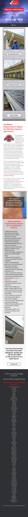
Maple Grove (14, 448)
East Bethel (14, 420)
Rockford (14, 474)
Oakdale (14, 462)
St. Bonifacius (14, 485)
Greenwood (14, 434)
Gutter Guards (14, 115)
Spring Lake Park (14, 483)
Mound (14, 456)
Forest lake (14, 429)
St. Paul (14, 493)
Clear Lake (14, 405)
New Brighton (14, 458)
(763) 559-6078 (14, 19)
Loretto (14, 445)
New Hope (14, 460)
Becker (14, 393)
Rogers (14, 476)
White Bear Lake (14, 500)
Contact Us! (14, 364)
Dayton (14, 414)
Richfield (14, 472)
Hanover (14, 437)
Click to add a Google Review (14, 379)
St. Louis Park (14, 491)
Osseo (14, 466)
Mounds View (14, 457)
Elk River (14, 424)
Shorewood (14, 481)
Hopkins (14, 441)
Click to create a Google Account (14, 375)
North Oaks (14, 461)
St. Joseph (14, 489)
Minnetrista (14, 453)
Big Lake (14, 394)
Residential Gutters (14, 54)
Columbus (14, 409)
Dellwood (14, 418)
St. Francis (14, 488)
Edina (14, 422)
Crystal (14, 413)
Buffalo (14, 401)
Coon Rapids (14, 410)
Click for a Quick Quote (14, 9)
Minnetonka (14, 452)
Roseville (14, 477)
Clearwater (14, 406)
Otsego (14, 468)
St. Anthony (14, 484)
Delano (14, 417)
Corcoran (14, 412)
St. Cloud (14, 486)
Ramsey (14, 471)
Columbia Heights (14, 408)
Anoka (14, 392)
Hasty (14, 440)
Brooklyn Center (14, 398)
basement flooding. (9, 175)
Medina (14, 449)
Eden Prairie (14, 421)
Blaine (14, 396)
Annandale (14, 390)
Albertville (14, 388)
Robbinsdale (14, 473)
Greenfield (14, 433)
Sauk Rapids (14, 479)
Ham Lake (14, 436)
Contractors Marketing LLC (19, 505)
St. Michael (14, 492)
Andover (14, 389)
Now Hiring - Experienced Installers (14, 383)
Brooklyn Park (14, 400)
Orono (14, 465)
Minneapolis (14, 450)
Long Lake (14, 444)
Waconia (14, 496)
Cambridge (14, 402)
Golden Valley (14, 432)
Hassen (14, 438)
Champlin (14, 404)
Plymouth (14, 469)
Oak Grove (14, 464)
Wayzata (14, 499)
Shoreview (14, 480)
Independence (14, 442)
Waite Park (14, 497)
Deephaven (14, 416)
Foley (14, 426)
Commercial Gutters (14, 85)
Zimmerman (14, 501)
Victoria (14, 495)
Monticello (14, 454)
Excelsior (14, 425)
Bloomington (14, 397)
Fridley (14, 430)
